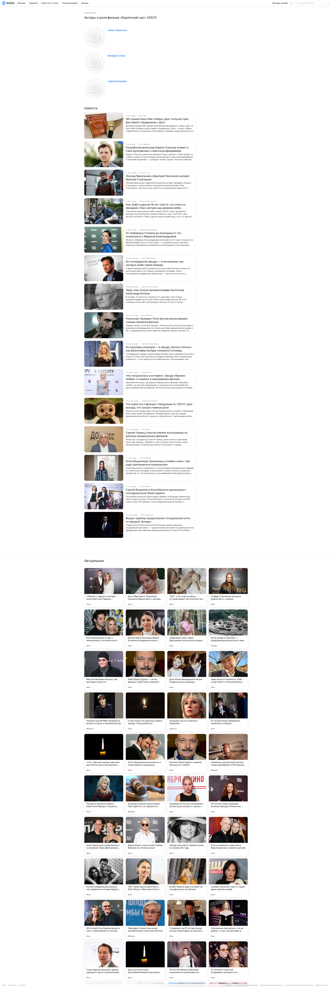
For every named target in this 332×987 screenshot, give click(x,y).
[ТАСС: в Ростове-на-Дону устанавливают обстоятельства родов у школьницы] (186, 587)
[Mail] (4, 3)
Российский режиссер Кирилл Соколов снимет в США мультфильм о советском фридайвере (157, 149)
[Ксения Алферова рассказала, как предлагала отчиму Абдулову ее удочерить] (103, 877)
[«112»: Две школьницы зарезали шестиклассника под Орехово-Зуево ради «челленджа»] (103, 753)
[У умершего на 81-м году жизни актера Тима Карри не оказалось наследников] (186, 919)
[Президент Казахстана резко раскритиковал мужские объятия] (145, 919)
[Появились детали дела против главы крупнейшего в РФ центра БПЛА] (228, 753)
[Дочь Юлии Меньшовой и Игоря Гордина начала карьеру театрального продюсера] (186, 670)
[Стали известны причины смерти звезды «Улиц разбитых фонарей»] (145, 711)
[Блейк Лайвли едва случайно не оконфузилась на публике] (186, 877)
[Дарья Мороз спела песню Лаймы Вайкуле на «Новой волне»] (145, 836)
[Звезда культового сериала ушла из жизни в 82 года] (186, 836)
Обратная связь (321, 985)
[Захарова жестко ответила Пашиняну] (186, 711)
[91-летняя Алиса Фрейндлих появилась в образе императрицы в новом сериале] (228, 711)
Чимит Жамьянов (117, 30)
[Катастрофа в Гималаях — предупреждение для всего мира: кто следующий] (228, 629)
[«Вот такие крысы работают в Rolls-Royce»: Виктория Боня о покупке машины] (145, 877)
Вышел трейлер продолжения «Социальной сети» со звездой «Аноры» (158, 520)
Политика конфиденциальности (271, 985)
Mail (4, 985)
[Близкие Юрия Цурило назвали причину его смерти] (186, 753)
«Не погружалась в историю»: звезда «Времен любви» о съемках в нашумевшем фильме (155, 377)
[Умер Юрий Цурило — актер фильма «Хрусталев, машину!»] (145, 670)
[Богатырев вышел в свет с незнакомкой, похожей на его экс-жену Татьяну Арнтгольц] (103, 629)
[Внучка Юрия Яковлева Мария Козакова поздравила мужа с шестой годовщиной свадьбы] (145, 629)
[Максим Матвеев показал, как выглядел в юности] (103, 670)
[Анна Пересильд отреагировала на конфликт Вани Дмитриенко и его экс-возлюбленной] (103, 836)
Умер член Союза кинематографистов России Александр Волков (155, 292)
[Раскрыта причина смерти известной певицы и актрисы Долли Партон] (103, 794)
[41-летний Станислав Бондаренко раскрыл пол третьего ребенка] (228, 960)
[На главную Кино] (10, 3)
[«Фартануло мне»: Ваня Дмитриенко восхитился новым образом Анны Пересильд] (186, 629)
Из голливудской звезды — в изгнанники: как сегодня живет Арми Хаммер (155, 263)
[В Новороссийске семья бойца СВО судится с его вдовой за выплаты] (145, 794)
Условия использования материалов (299, 985)
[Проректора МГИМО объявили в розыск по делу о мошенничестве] (103, 711)
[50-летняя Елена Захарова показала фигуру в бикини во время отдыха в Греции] (228, 794)
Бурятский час (90, 13)
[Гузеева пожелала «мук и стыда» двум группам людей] (228, 877)
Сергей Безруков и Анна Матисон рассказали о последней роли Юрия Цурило (156, 491)
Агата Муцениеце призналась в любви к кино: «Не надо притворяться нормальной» (158, 463)
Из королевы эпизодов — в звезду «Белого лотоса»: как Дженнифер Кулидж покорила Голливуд (159, 349)
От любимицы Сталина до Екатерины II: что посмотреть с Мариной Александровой (153, 235)
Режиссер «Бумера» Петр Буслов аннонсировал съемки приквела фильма (157, 320)
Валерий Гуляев (116, 55)
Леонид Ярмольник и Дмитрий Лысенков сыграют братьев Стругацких (158, 177)
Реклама (22, 985)
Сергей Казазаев (117, 81)
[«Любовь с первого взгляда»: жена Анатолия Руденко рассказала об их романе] (103, 587)
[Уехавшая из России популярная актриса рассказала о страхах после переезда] (186, 794)
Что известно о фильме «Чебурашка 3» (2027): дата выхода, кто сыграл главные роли (159, 406)
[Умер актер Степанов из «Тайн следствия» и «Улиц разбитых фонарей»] (228, 670)
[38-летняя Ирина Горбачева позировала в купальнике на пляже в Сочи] (186, 960)
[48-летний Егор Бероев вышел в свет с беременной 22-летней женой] (103, 919)
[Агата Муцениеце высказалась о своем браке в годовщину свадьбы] (145, 753)
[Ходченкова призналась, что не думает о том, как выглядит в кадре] (228, 919)
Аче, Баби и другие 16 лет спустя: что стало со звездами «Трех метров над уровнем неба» (155, 206)
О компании (12, 985)
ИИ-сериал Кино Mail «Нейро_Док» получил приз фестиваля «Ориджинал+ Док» (157, 120)
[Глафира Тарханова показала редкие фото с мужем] (228, 587)
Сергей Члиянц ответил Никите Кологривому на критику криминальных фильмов (156, 434)
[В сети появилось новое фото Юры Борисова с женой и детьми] (228, 836)
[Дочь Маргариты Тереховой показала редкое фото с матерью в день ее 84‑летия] (145, 587)
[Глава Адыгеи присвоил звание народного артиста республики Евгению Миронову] (103, 960)
